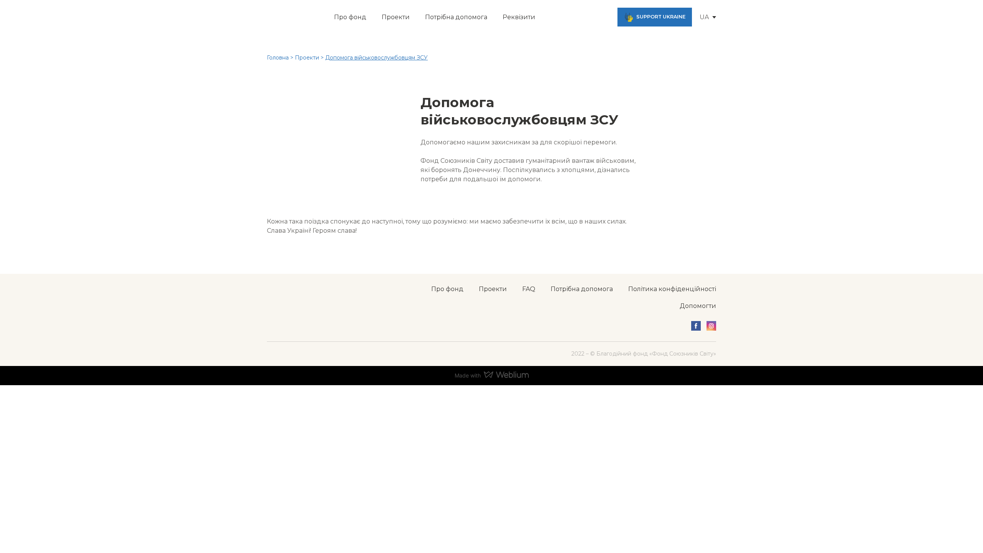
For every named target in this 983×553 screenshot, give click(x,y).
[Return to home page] (285, 17)
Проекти (396, 17)
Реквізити (519, 17)
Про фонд (350, 17)
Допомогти (698, 306)
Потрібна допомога (456, 17)
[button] (654, 17)
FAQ (528, 289)
